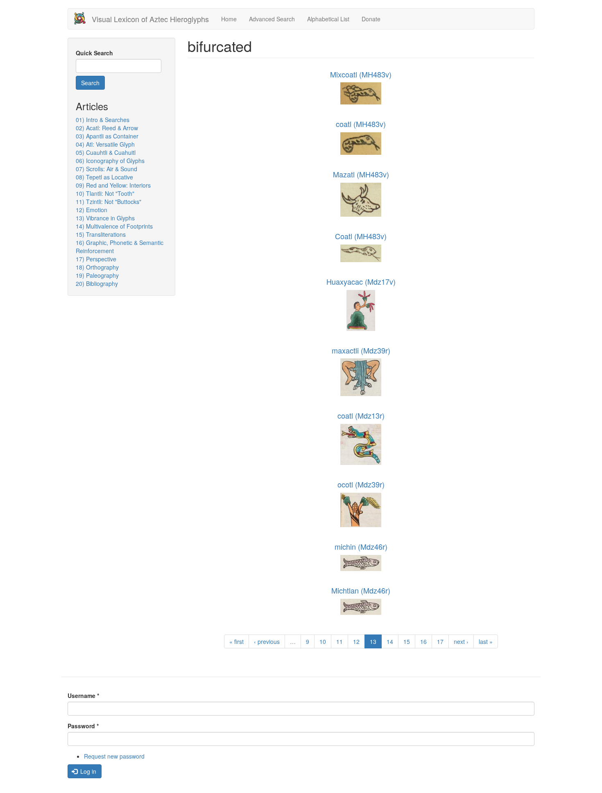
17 (440, 641)
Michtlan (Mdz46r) (360, 590)
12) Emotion (91, 210)
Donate (371, 19)
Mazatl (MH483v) (361, 174)
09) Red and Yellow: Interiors (113, 185)
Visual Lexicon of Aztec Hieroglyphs (150, 19)
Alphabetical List (328, 19)
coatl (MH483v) (361, 123)
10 (322, 641)
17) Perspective (96, 259)
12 (356, 641)
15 (406, 641)
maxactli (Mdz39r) (361, 350)
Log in (87, 771)
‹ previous (267, 641)
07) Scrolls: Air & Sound (106, 169)
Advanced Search (272, 19)
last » (486, 641)
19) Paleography (97, 275)
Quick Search (94, 53)
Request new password (114, 756)
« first (236, 641)
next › (461, 641)
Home (229, 19)
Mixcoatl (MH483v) (361, 74)
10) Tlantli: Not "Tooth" (105, 193)
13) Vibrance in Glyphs (105, 218)
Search (90, 83)
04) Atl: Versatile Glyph (105, 144)
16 (423, 641)
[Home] (83, 18)
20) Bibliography (97, 283)
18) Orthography (97, 267)
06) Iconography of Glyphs (110, 160)
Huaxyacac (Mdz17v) (361, 281)
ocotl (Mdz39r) (361, 484)
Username (83, 695)
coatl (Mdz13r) (361, 415)
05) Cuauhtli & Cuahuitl (106, 152)
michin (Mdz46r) (361, 546)
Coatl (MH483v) (361, 236)
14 (390, 641)
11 (339, 641)
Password (83, 726)
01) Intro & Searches (102, 120)
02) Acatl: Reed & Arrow (107, 128)
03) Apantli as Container (107, 136)
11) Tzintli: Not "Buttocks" (108, 201)
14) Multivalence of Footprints (114, 226)
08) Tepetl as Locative (104, 177)
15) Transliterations (101, 234)
